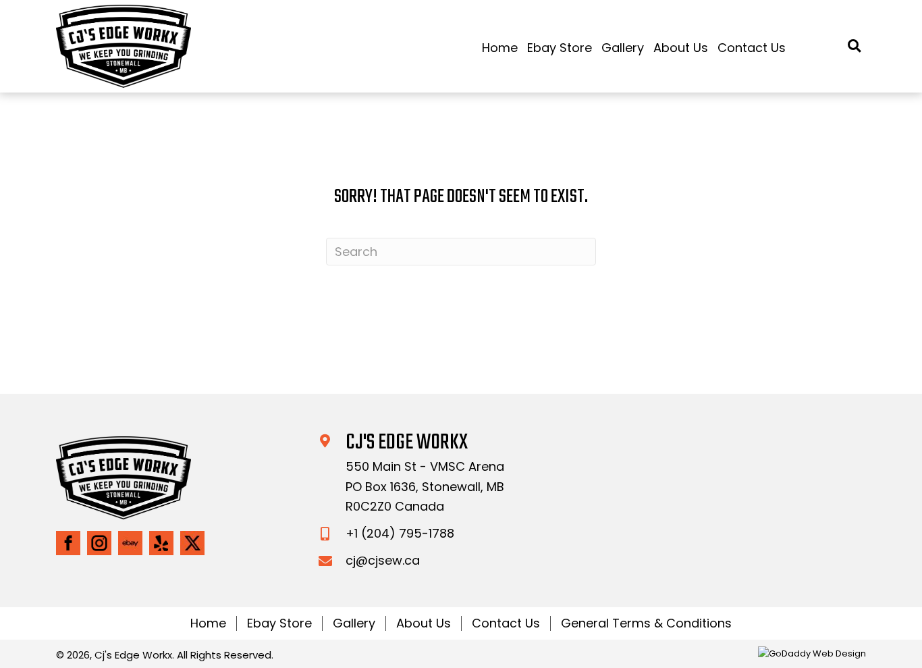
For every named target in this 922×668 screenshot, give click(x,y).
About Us (423, 623)
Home (208, 623)
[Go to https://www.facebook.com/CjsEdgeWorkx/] (68, 543)
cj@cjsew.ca (383, 560)
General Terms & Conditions (646, 623)
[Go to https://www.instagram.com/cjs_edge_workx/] (99, 543)
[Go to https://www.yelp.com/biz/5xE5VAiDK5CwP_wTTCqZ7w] (161, 543)
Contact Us (506, 623)
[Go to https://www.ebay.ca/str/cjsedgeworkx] (130, 543)
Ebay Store (279, 623)
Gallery (354, 623)
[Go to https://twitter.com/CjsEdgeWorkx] (192, 543)
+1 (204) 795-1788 (400, 533)
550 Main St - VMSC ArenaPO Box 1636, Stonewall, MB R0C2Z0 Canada (425, 486)
